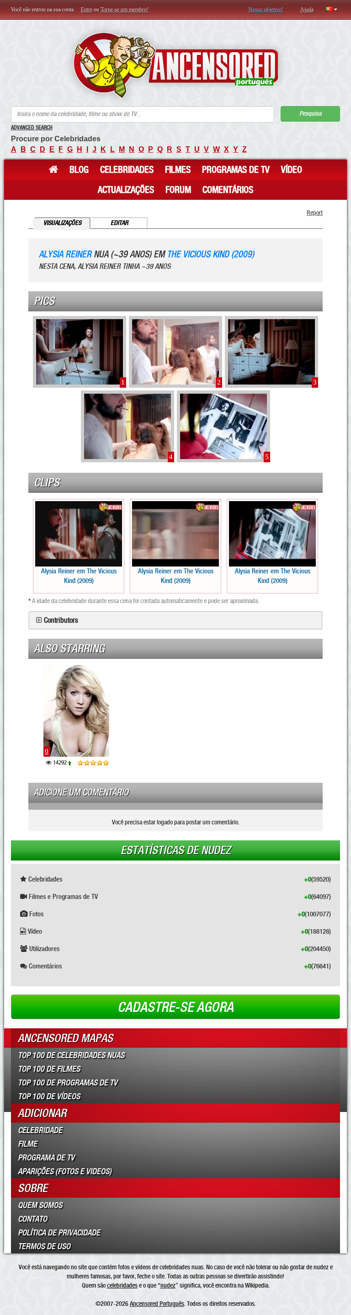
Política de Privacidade (59, 1233)
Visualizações (62, 223)
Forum (178, 189)
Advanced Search (32, 127)
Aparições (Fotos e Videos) (65, 1171)
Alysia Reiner (65, 254)
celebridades (122, 1285)
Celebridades (127, 169)
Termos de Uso (44, 1246)
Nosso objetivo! (266, 9)
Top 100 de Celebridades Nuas (71, 1055)
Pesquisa (310, 114)
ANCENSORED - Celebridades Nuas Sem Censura (175, 65)
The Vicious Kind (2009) (210, 254)
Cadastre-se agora (175, 1007)
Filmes (178, 169)
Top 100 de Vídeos (49, 1096)
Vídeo (291, 169)
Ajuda (307, 9)
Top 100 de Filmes (49, 1069)
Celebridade (40, 1130)
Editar (119, 223)
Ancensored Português (157, 1303)
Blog (79, 169)
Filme (27, 1144)
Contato (32, 1219)
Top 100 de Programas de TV (67, 1083)
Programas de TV (236, 169)
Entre (86, 9)
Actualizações (126, 189)
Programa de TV (46, 1158)
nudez (168, 1285)
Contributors (61, 620)
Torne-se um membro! (125, 9)
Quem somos (40, 1205)
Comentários (227, 189)
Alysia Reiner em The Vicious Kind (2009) (79, 576)
